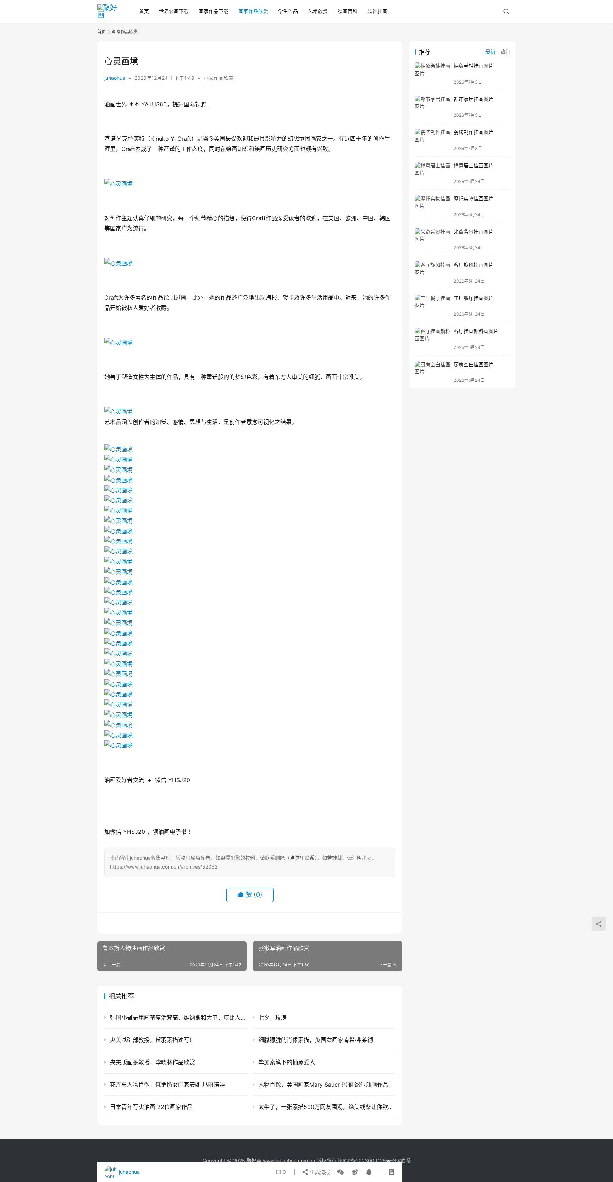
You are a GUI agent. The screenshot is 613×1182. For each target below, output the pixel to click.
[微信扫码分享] (340, 1172)
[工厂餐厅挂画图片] (432, 306)
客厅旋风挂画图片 (473, 265)
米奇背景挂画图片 (473, 232)
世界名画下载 (174, 11)
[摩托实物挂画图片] (432, 206)
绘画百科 (348, 11)
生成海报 (319, 1172)
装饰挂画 (377, 11)
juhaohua (114, 78)
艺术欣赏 (318, 11)
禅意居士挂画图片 (473, 165)
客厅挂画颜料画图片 (476, 331)
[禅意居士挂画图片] (432, 173)
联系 (406, 1161)
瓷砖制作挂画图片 (473, 132)
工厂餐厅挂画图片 (473, 298)
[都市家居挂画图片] (432, 107)
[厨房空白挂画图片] (432, 372)
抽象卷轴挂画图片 (473, 66)
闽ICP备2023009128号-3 (367, 1161)
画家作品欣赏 (253, 11)
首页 (144, 11)
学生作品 (288, 11)
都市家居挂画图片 (473, 99)
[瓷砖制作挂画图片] (432, 140)
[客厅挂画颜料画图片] (432, 339)
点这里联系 (302, 858)
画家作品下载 (213, 11)
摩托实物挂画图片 (473, 198)
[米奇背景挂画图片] (432, 239)
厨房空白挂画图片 (473, 364)
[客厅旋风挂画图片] (432, 272)
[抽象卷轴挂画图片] (432, 73)
